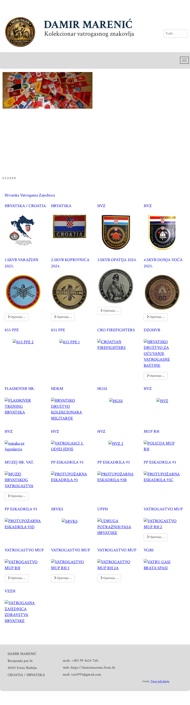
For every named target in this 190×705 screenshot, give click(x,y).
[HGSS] (118, 400)
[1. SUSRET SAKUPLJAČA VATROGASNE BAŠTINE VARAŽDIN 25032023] (25, 292)
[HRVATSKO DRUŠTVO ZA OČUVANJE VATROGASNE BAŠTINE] (164, 353)
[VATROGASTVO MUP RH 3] (72, 564)
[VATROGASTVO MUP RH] (25, 564)
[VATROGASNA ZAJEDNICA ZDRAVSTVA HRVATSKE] (25, 611)
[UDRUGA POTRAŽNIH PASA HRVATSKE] (118, 526)
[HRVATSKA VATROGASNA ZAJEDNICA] (118, 231)
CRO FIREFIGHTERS (116, 330)
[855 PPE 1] (71, 342)
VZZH (10, 591)
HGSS (102, 389)
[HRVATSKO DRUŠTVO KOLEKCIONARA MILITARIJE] (72, 409)
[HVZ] (164, 400)
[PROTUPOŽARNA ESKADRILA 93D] (25, 523)
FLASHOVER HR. (20, 389)
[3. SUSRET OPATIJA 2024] (118, 285)
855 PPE (12, 330)
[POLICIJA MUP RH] (164, 446)
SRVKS (57, 509)
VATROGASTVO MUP (163, 509)
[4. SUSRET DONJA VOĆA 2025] (164, 292)
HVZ (101, 206)
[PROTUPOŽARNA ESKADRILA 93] (72, 476)
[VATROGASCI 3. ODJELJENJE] (72, 446)
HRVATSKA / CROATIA (25, 206)
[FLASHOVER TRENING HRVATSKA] (25, 406)
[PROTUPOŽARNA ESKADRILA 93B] (118, 476)
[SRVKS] (72, 521)
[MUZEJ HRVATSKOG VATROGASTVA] (25, 479)
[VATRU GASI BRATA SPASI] (164, 564)
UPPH (102, 509)
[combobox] (175, 34)
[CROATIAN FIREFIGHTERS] (118, 344)
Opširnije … (17, 317)
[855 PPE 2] (25, 342)
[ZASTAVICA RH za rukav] (72, 226)
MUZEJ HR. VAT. (19, 462)
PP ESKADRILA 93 (67, 462)
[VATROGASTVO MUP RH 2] (164, 523)
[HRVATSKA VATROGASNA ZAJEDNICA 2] (164, 231)
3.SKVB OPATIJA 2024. (117, 259)
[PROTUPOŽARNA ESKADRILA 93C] (164, 476)
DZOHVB (152, 330)
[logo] (25, 231)
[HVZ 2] (118, 443)
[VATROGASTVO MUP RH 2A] (118, 564)
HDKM (57, 389)
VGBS (149, 550)
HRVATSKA (61, 206)
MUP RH (151, 431)
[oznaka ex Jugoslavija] (25, 446)
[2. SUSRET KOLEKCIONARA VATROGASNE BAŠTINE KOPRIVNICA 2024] (72, 292)
